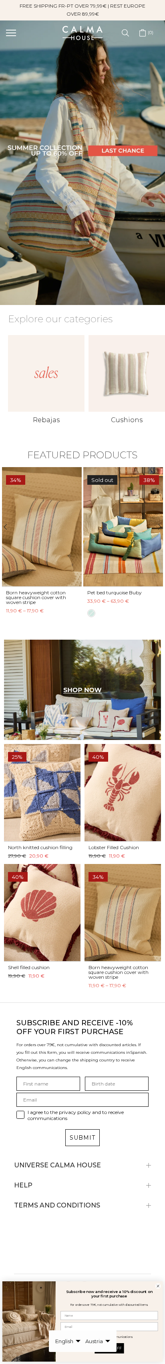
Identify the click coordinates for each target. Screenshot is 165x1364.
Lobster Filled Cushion (114, 847)
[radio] (91, 613)
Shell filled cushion (29, 967)
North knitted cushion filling (40, 847)
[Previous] (9, 527)
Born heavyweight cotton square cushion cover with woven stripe (36, 597)
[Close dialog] (158, 1286)
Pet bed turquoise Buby (114, 592)
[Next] (156, 527)
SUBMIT (82, 1137)
